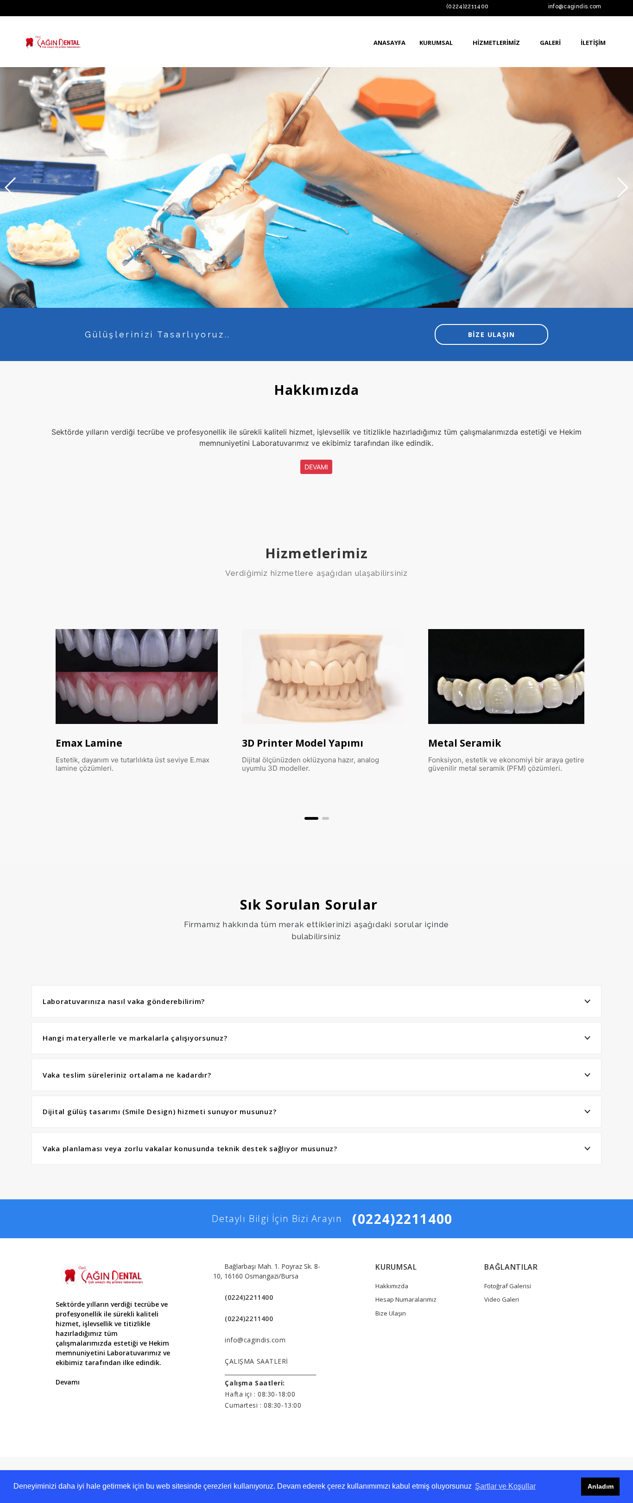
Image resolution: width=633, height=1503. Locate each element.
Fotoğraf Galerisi (507, 1286)
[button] (311, 818)
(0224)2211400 (467, 6)
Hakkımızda (391, 1286)
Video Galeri (501, 1299)
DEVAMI (316, 467)
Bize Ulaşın (390, 1313)
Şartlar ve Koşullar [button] (505, 1486)
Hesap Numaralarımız (406, 1299)
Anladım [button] (601, 1486)
